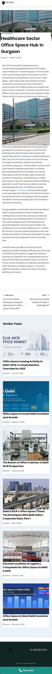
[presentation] (26, 344)
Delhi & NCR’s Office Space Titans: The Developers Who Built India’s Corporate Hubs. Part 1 (24, 515)
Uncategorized (7, 33)
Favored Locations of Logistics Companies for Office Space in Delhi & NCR (25, 567)
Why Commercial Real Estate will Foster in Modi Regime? (39, 300)
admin (5, 57)
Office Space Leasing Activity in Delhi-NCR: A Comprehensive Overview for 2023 (23, 365)
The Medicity (22, 190)
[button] (10, 650)
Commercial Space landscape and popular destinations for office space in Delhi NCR (13, 302)
